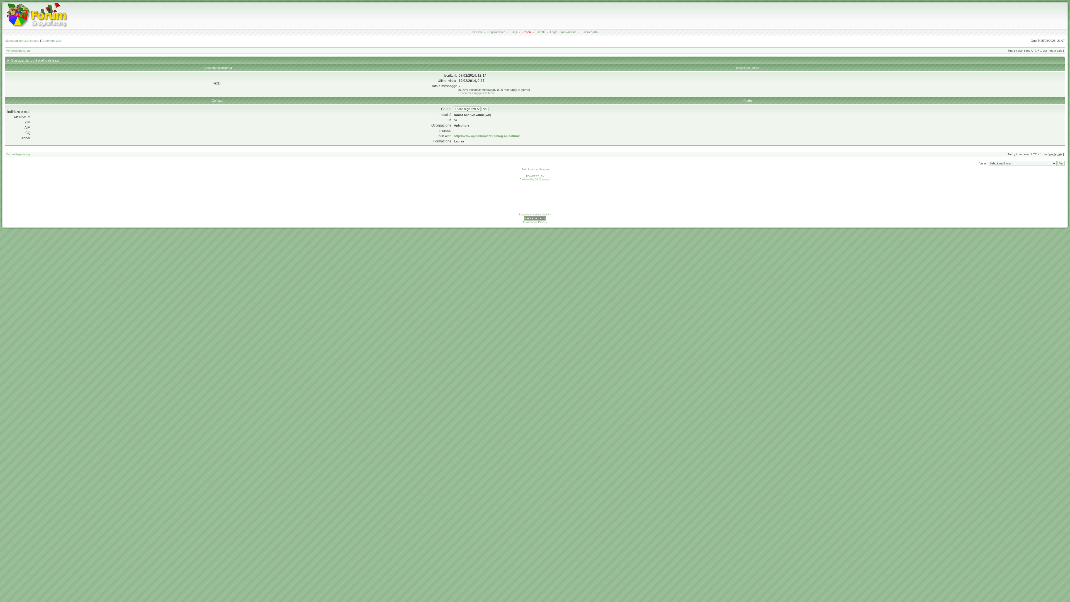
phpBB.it (546, 214)
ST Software (542, 179)
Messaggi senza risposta (22, 40)
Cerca (526, 32)
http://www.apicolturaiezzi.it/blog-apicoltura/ (487, 136)
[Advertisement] (437, 15)
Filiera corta (590, 32)
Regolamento (496, 32)
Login (553, 32)
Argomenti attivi (52, 40)
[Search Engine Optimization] (535, 219)
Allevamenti (568, 32)
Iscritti (540, 32)
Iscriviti (477, 32)
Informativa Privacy (535, 222)
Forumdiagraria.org (18, 50)
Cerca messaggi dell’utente (476, 93)
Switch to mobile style (535, 169)
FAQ (514, 32)
